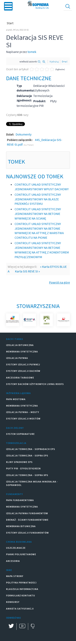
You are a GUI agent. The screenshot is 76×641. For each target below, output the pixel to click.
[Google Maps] (32, 626)
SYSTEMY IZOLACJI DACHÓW (23, 370)
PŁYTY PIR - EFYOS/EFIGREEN (23, 468)
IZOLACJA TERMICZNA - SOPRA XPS (27, 475)
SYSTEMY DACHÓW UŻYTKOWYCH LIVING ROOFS (35, 384)
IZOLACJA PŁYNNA (17, 357)
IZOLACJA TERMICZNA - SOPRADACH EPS (30, 449)
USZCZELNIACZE (16, 547)
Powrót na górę (59, 282)
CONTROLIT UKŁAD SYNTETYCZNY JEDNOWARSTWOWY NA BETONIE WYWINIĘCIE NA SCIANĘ (38, 213)
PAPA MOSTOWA (16, 399)
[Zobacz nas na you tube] (22, 626)
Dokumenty (23, 134)
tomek (32, 52)
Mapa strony (14, 576)
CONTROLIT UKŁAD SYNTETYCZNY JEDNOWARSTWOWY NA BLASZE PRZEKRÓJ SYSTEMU (38, 199)
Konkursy (12, 601)
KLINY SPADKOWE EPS (19, 461)
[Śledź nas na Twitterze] (11, 626)
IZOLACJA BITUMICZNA (20, 345)
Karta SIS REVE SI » (27, 271)
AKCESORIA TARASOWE (20, 377)
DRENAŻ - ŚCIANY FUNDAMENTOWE (27, 519)
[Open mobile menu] (8, 6)
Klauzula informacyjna (22, 589)
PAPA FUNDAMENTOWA (20, 500)
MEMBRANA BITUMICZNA (21, 526)
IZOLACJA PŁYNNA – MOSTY (22, 412)
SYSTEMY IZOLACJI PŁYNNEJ (23, 364)
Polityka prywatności (21, 582)
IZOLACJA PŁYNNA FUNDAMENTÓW (27, 513)
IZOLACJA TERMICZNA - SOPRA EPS (27, 455)
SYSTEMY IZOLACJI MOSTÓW (23, 418)
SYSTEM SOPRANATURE (20, 433)
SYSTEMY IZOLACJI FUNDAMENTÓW (27, 532)
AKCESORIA (13, 560)
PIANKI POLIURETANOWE (21, 554)
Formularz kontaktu (20, 595)
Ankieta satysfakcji (20, 608)
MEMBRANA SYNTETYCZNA (22, 351)
